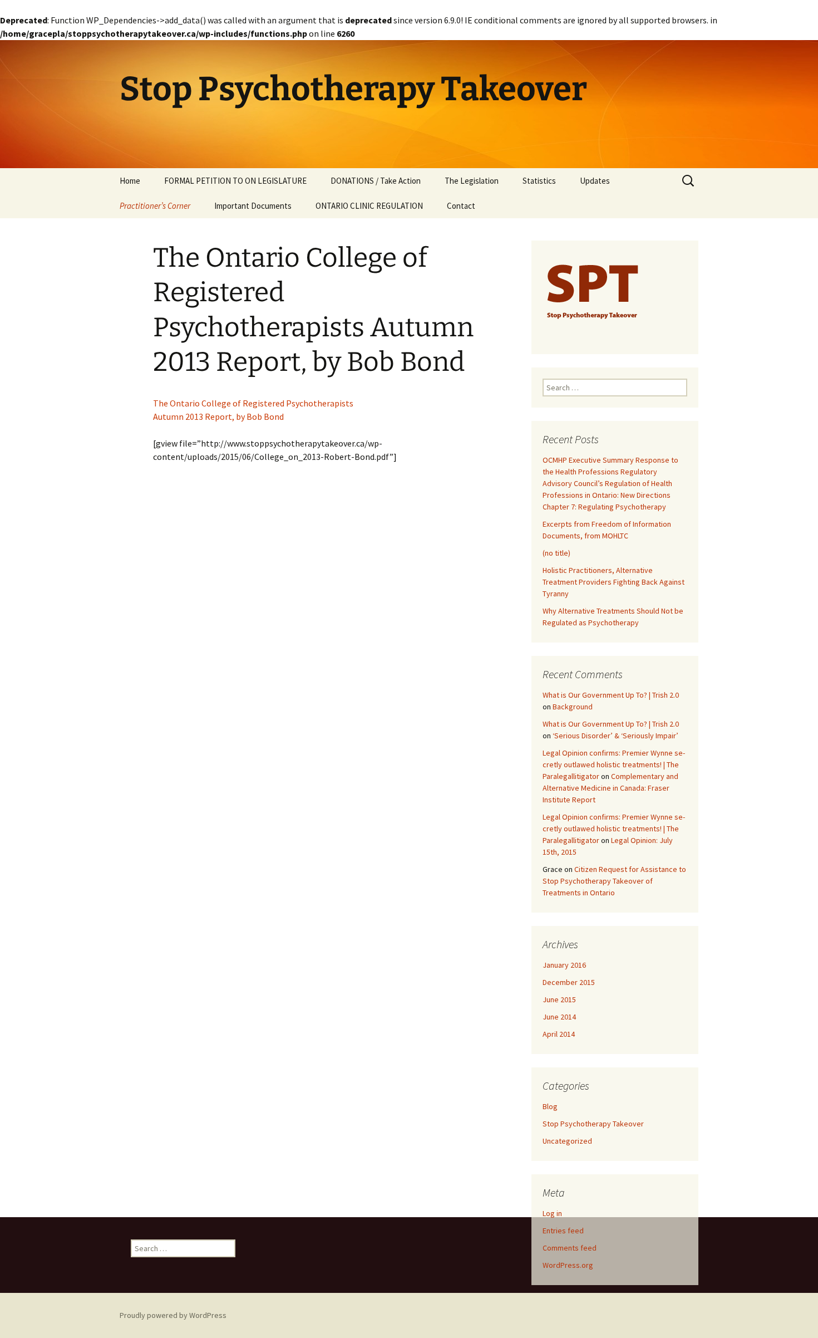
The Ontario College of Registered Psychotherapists (253, 403)
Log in (552, 1213)
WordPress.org (568, 1265)
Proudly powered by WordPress (173, 1315)
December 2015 (569, 982)
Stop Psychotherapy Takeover (593, 1124)
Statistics (539, 180)
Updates (595, 180)
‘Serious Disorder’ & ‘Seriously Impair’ (615, 736)
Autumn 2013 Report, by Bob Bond (218, 416)
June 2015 (559, 999)
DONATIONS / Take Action (376, 180)
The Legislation (472, 180)
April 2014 (559, 1034)
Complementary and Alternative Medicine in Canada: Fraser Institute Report (610, 788)
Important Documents (253, 205)
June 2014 (559, 1017)
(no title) (556, 553)
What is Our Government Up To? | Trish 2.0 (611, 695)
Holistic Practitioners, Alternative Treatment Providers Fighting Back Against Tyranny (613, 582)
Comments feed (570, 1248)
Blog (550, 1106)
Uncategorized (567, 1141)
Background (573, 707)
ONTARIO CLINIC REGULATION (369, 205)
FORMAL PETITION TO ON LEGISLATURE (235, 180)
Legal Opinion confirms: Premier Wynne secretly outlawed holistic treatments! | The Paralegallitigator (614, 764)
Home (130, 180)
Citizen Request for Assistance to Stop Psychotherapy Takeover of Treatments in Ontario (614, 881)
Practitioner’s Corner (155, 205)
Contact (461, 205)
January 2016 (564, 965)
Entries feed (563, 1231)
